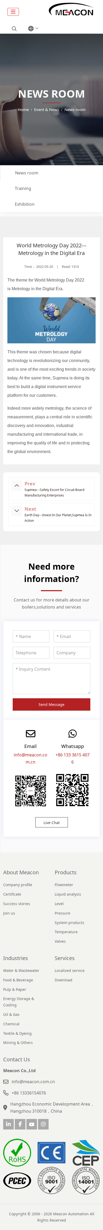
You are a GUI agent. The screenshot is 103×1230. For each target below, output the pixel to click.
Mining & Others (18, 1042)
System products (69, 922)
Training (23, 188)
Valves (60, 941)
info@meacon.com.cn (33, 1082)
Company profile (17, 884)
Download (63, 979)
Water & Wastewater (21, 970)
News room (26, 173)
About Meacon (21, 872)
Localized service (70, 970)
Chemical (11, 1023)
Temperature (66, 931)
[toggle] (13, 12)
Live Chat (52, 822)
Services (65, 958)
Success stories (16, 903)
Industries (15, 958)
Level (59, 903)
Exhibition (25, 204)
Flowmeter (64, 884)
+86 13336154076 (29, 1093)
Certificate (12, 894)
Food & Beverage (18, 979)
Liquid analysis (68, 894)
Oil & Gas (11, 1014)
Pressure (62, 913)
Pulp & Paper (14, 989)
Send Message (51, 704)
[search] (13, 28)
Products (66, 872)
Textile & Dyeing (17, 1033)
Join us (9, 913)
